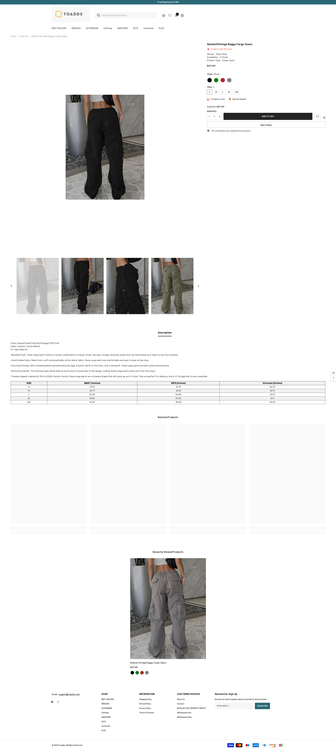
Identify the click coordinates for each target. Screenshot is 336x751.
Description (165, 332)
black (132, 673)
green (137, 673)
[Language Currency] (182, 15)
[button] (11, 286)
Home (13, 36)
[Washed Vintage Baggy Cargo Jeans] (168, 608)
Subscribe (262, 706)
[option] (105, 147)
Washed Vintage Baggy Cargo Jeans (148, 663)
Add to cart (268, 116)
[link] (48, 528)
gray (147, 673)
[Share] (323, 117)
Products (23, 36)
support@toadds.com (69, 694)
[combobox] (128, 15)
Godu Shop (221, 54)
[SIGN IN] (163, 15)
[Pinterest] (52, 702)
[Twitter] (58, 702)
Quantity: (212, 111)
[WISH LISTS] (169, 15)
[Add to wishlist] (317, 116)
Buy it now (266, 125)
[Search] (126, 15)
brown (142, 673)
